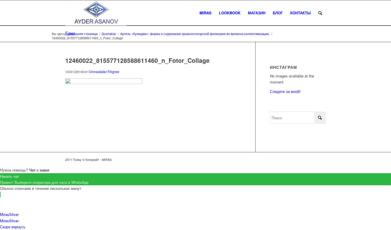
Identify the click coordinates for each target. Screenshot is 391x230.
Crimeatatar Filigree (104, 71)
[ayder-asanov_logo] (96, 13)
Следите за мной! (285, 91)
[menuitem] (205, 13)
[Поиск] (320, 13)
